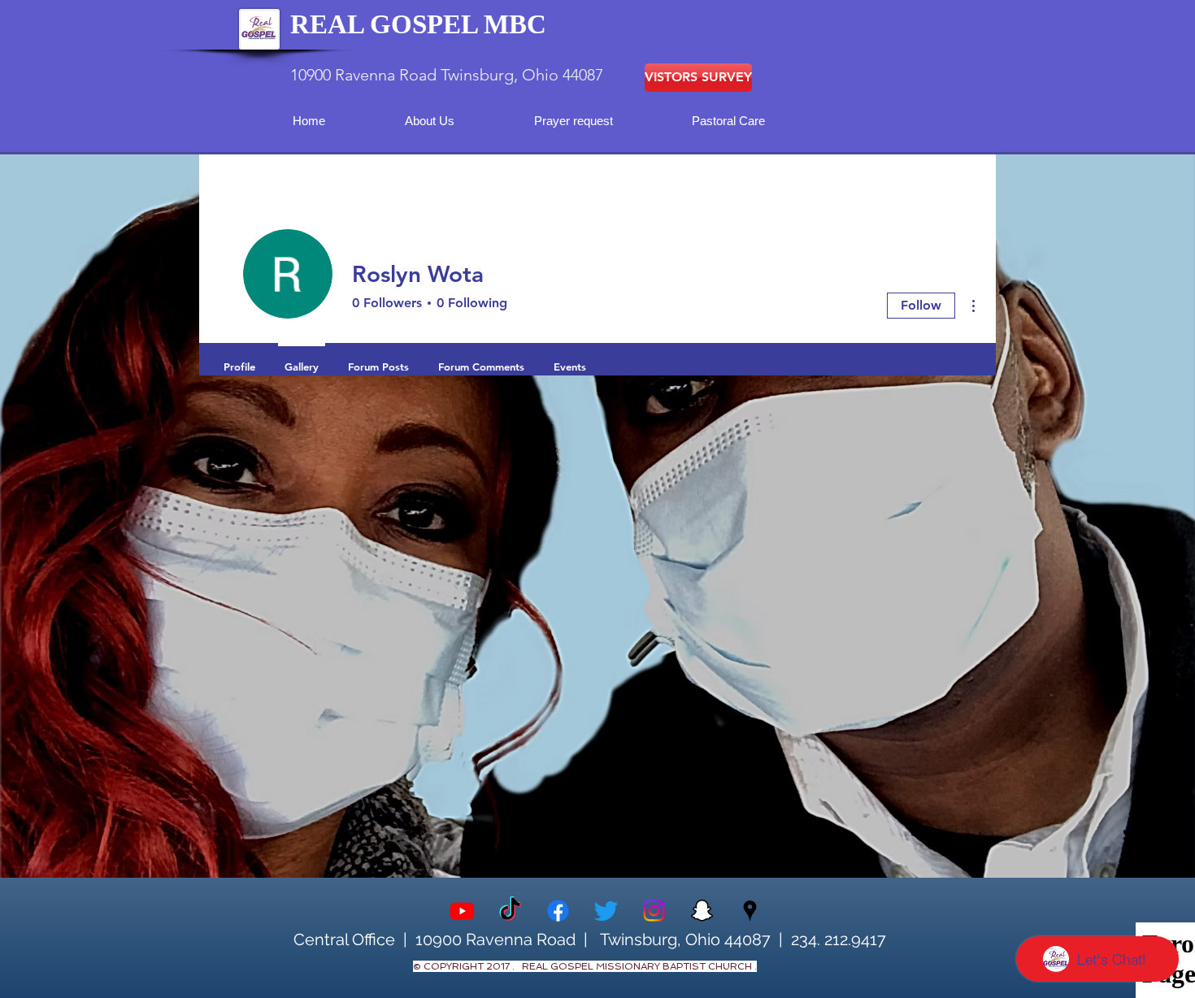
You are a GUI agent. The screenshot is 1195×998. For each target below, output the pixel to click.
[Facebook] (558, 910)
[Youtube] (462, 910)
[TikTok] (510, 910)
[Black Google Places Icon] (750, 910)
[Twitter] (606, 910)
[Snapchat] (702, 910)
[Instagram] (654, 910)
